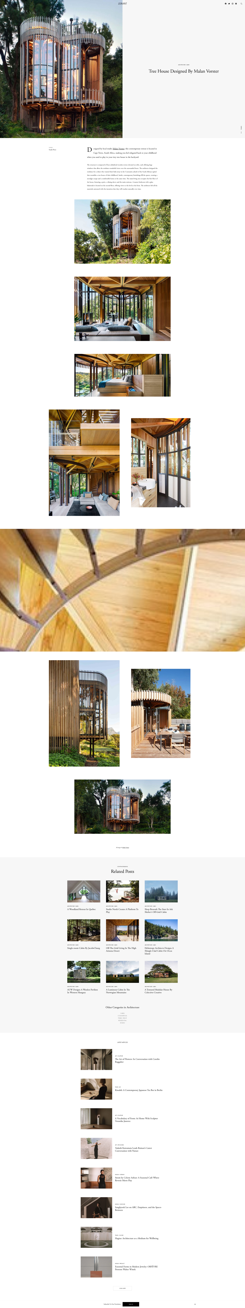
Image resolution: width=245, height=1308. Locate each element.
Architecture (181, 65)
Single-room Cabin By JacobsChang (83, 948)
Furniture (122, 1204)
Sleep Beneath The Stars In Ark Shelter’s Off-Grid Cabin (159, 911)
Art (116, 1056)
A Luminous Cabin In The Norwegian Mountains (118, 991)
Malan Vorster (118, 148)
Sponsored (121, 1145)
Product (122, 1263)
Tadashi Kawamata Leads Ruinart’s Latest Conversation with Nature (133, 1149)
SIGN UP (131, 1304)
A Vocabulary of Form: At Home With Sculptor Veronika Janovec (136, 1120)
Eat (120, 1087)
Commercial (122, 1016)
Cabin (187, 65)
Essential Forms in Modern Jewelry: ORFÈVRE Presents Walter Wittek (136, 1268)
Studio (122, 1023)
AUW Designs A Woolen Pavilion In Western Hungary (82, 991)
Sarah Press (52, 150)
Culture (121, 1235)
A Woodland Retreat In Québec (81, 909)
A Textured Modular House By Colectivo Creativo (158, 991)
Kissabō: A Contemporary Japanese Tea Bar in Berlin (139, 1090)
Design (117, 1174)
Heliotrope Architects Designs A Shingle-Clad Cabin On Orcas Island (159, 951)
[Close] (195, 1304)
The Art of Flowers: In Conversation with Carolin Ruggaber (137, 1060)
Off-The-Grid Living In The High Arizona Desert (121, 949)
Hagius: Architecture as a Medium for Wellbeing (136, 1238)
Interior (122, 1174)
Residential (122, 1020)
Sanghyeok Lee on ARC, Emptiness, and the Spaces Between (138, 1209)
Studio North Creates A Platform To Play (122, 911)
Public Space (122, 1018)
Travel (116, 1087)
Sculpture (120, 1056)
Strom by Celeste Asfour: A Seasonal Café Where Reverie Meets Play (137, 1179)
